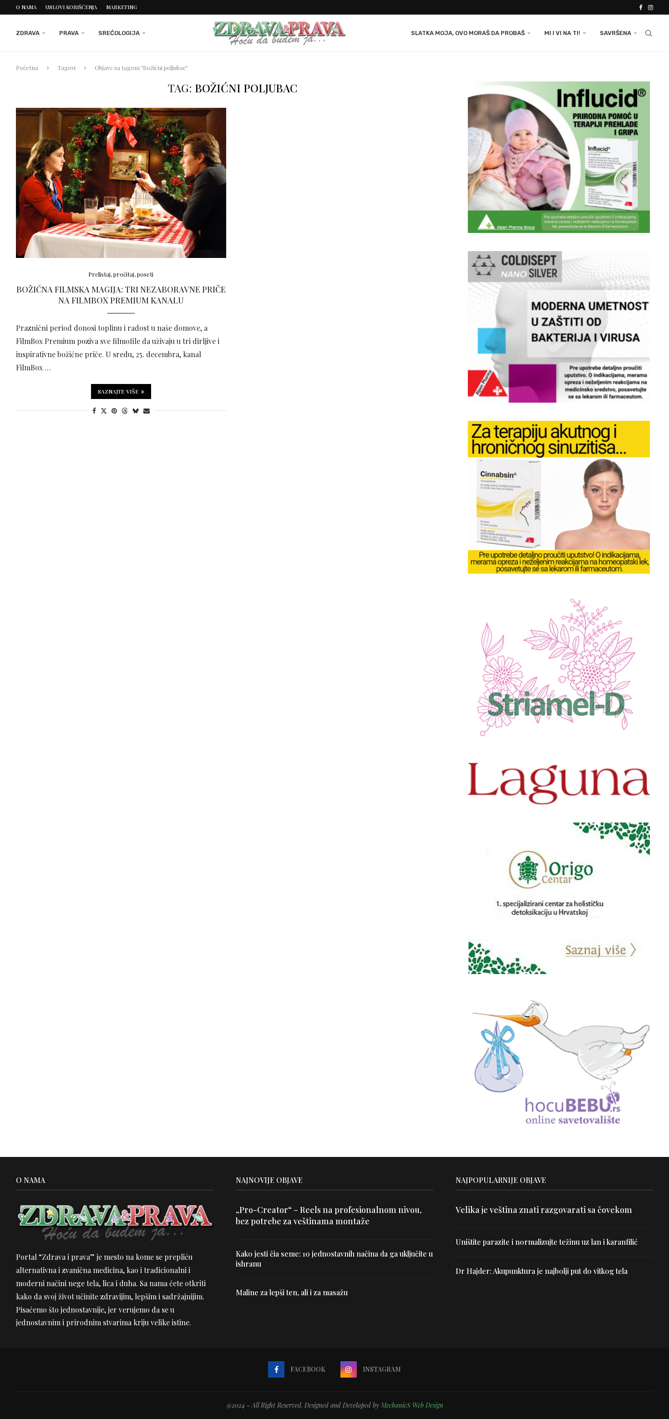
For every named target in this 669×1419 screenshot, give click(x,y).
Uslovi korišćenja (71, 7)
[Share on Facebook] (94, 410)
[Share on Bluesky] (135, 410)
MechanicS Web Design (412, 1405)
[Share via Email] (146, 410)
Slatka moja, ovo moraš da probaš (468, 33)
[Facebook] (640, 7)
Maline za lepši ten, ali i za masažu (292, 1292)
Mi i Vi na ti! (562, 33)
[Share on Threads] (125, 410)
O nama (26, 7)
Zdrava (28, 33)
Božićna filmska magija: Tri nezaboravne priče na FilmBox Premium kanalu (121, 295)
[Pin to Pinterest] (114, 410)
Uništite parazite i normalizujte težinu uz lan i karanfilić (547, 1242)
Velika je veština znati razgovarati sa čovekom (544, 1209)
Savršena (615, 33)
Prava (69, 33)
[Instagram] (650, 7)
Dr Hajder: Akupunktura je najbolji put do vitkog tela (542, 1271)
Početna (27, 67)
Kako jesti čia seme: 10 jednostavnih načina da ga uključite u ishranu (334, 1258)
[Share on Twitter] (104, 410)
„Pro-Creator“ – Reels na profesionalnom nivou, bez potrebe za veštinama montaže (328, 1215)
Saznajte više (118, 391)
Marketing (121, 7)
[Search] (648, 33)
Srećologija (119, 33)
